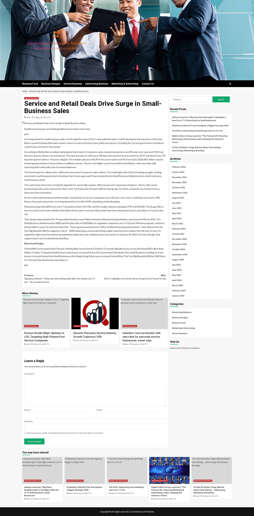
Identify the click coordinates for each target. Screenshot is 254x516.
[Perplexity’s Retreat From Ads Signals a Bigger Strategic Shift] (85, 470)
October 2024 (178, 249)
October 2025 (178, 187)
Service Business (73, 83)
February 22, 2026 (88, 340)
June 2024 (177, 270)
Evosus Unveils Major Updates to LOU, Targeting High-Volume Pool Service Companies (44, 336)
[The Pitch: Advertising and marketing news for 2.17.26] (127, 470)
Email (99, 410)
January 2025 (178, 234)
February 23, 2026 (39, 344)
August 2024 (178, 259)
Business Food (30, 83)
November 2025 (179, 182)
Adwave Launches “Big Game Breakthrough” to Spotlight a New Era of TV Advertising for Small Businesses (199, 119)
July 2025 (176, 203)
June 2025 (177, 208)
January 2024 (178, 295)
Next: (135, 277)
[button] (230, 83)
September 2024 (179, 254)
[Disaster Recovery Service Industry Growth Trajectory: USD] (95, 313)
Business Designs (50, 83)
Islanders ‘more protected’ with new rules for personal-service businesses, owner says (141, 336)
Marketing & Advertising (125, 83)
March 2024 (177, 285)
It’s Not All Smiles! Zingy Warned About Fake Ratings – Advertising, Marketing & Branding (197, 149)
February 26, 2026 (82, 493)
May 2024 (176, 275)
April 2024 (177, 280)
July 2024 (176, 265)
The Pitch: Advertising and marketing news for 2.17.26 (197, 130)
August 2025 (178, 198)
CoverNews (135, 511)
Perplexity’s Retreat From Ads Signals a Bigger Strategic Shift (200, 125)
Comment (29, 373)
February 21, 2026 (138, 344)
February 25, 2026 (166, 499)
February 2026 (179, 167)
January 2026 (178, 172)
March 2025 (177, 223)
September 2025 (179, 192)
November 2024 (179, 244)
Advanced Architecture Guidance (185, 348)
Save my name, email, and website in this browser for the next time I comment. (65, 433)
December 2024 (179, 239)
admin (28, 117)
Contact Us (148, 83)
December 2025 (179, 177)
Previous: (59, 278)
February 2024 (179, 290)
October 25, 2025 (40, 117)
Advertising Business (96, 83)
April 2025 (177, 218)
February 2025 (179, 228)
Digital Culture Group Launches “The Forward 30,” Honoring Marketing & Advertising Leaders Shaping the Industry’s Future (199, 139)
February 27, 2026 (39, 499)
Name (27, 410)
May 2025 (176, 213)
